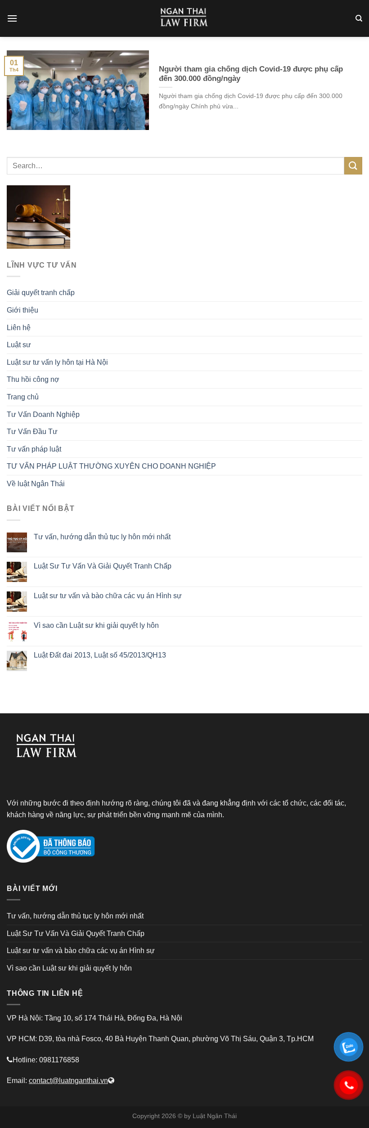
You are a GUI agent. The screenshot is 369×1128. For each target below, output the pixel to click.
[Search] (359, 18)
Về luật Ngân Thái (36, 484)
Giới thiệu (22, 310)
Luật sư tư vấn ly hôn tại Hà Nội (57, 362)
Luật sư (19, 345)
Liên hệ (19, 327)
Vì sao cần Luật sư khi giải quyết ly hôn (96, 625)
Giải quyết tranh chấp (41, 292)
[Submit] (353, 166)
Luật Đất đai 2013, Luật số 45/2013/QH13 (100, 655)
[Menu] (12, 18)
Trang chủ (23, 397)
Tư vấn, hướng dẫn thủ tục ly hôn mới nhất (102, 537)
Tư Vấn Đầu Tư (32, 431)
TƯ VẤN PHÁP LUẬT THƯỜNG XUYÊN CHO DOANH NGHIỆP (111, 466)
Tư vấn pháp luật (34, 449)
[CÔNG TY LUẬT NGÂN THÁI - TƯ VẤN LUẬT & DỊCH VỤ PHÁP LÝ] (184, 18)
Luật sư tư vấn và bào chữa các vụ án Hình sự (108, 596)
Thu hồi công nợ (33, 379)
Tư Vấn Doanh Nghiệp (43, 414)
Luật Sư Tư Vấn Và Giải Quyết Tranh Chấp (102, 566)
